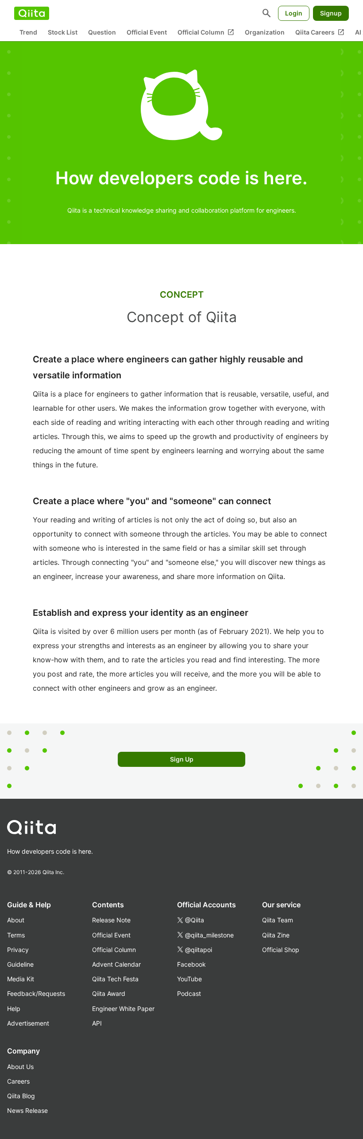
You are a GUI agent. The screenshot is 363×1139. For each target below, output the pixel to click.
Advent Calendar (116, 964)
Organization (265, 32)
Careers (18, 1081)
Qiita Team (277, 920)
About (15, 920)
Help (13, 1008)
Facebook (191, 964)
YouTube (189, 979)
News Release (27, 1110)
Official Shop (280, 949)
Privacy (18, 949)
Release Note (111, 920)
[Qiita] (31, 13)
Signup (331, 13)
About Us (20, 1066)
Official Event (147, 32)
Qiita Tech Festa (115, 979)
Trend (28, 32)
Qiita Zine (276, 935)
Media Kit (20, 979)
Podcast (189, 993)
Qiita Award (108, 993)
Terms (16, 935)
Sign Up (181, 759)
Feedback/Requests (36, 993)
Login (293, 13)
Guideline (20, 964)
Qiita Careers (319, 32)
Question (102, 32)
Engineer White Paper (123, 1008)
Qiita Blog (21, 1096)
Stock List (62, 32)
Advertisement (28, 1023)
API (97, 1023)
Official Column (206, 32)
